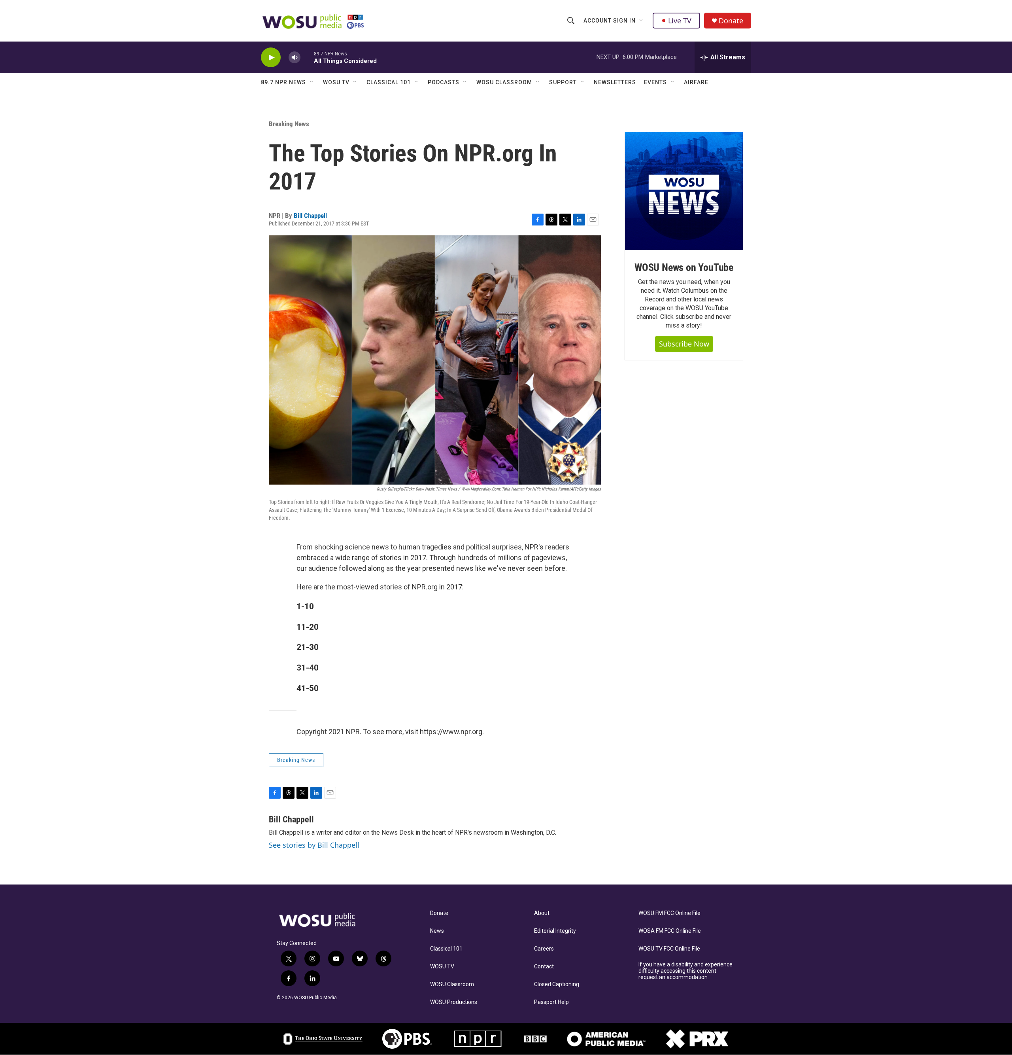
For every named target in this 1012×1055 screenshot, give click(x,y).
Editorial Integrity (555, 931)
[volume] (294, 57)
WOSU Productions (453, 1002)
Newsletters (615, 82)
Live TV (679, 20)
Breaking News (289, 124)
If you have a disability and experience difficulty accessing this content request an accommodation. (685, 971)
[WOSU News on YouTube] (684, 191)
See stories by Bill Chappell (314, 845)
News (437, 931)
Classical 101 (388, 82)
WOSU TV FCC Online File (669, 949)
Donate (731, 21)
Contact (544, 967)
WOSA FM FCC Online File (669, 931)
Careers (544, 949)
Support (563, 82)
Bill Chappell (310, 216)
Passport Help (551, 1002)
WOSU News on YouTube (683, 267)
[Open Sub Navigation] (641, 20)
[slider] (307, 57)
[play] (270, 57)
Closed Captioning (556, 984)
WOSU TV (336, 82)
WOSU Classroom (504, 82)
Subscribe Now (684, 344)
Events (655, 82)
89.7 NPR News (283, 82)
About (541, 913)
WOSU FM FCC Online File (669, 913)
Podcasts (443, 82)
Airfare (696, 82)
